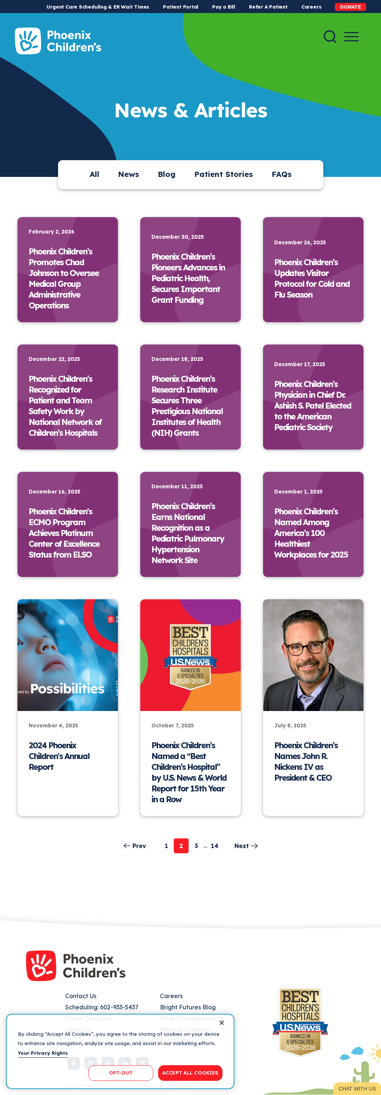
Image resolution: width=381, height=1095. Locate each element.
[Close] (222, 1023)
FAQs (282, 174)
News (128, 174)
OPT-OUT (121, 1073)
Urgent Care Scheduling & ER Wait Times (98, 7)
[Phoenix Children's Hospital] (58, 41)
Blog (167, 174)
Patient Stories (223, 174)
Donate (350, 7)
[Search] (330, 36)
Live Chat (357, 1088)
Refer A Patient (268, 7)
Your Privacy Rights (43, 1053)
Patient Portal (180, 7)
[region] (120, 1051)
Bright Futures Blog (188, 1007)
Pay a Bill (223, 7)
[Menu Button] (351, 36)
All (94, 174)
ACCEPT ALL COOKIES (190, 1073)
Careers (311, 7)
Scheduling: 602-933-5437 (101, 1007)
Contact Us (80, 996)
